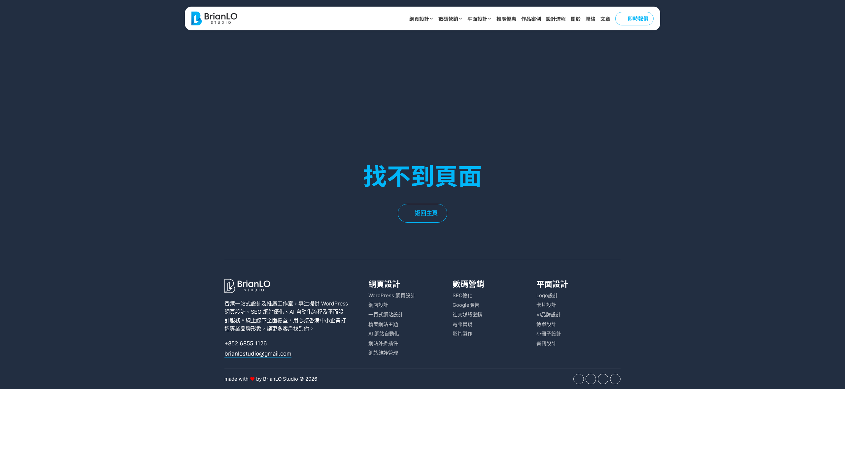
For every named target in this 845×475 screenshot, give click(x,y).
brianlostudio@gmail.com (257, 353)
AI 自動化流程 (305, 311)
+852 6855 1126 (245, 343)
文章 (605, 18)
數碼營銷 (448, 18)
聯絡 (590, 18)
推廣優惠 (506, 18)
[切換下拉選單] (431, 18)
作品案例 (531, 18)
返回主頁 (426, 213)
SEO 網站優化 (267, 311)
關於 (576, 18)
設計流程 (556, 18)
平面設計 (477, 18)
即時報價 (638, 18)
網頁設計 (419, 18)
